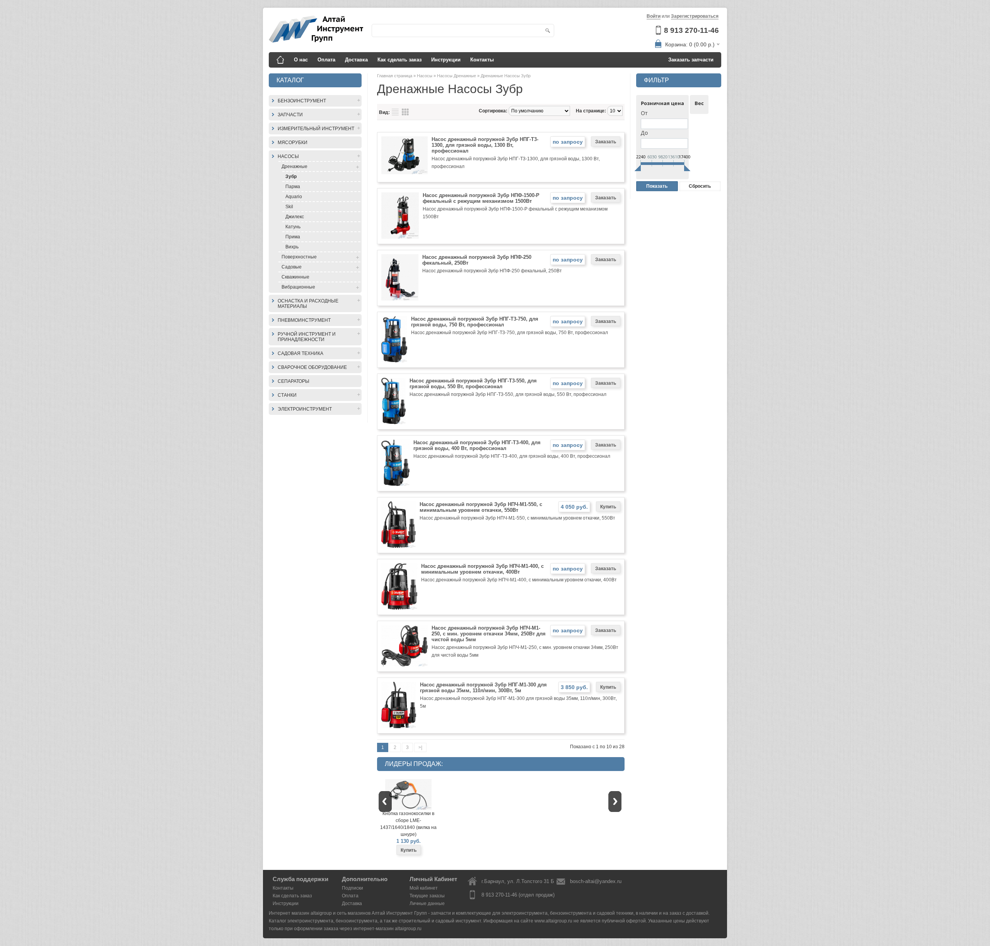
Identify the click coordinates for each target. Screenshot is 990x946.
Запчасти (290, 114)
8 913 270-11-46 (691, 30)
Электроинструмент (305, 409)
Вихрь (292, 247)
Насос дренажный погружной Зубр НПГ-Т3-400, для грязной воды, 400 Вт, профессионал (477, 445)
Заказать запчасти (690, 60)
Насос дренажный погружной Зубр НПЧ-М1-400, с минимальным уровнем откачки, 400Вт (482, 569)
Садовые (292, 267)
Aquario (293, 196)
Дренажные (294, 166)
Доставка (356, 60)
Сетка (405, 112)
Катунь (292, 226)
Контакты (482, 60)
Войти (654, 16)
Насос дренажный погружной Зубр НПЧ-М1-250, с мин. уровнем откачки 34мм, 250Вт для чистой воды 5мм (489, 633)
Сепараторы (293, 381)
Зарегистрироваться (695, 16)
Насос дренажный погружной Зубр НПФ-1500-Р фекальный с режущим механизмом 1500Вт (481, 198)
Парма (292, 186)
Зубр (291, 176)
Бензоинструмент (302, 101)
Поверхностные (299, 257)
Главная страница (395, 75)
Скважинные (295, 277)
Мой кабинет (424, 888)
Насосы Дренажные (457, 75)
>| (420, 747)
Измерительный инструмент (316, 128)
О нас (301, 60)
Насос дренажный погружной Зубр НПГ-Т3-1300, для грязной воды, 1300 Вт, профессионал (485, 145)
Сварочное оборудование (312, 367)
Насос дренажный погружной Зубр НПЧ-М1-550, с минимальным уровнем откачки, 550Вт (481, 507)
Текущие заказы (427, 895)
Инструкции (446, 60)
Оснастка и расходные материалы (308, 303)
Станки (287, 395)
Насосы (288, 156)
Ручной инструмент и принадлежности (307, 336)
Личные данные (427, 903)
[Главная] (280, 60)
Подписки (352, 888)
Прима (292, 236)
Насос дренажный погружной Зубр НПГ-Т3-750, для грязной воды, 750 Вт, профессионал (474, 322)
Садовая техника (300, 353)
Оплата (326, 60)
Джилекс (294, 216)
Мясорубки (292, 142)
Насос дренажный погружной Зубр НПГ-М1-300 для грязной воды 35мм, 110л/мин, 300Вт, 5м (483, 687)
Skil (289, 206)
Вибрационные (298, 287)
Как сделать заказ (399, 60)
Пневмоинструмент (304, 320)
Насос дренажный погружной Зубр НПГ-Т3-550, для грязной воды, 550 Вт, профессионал (473, 383)
